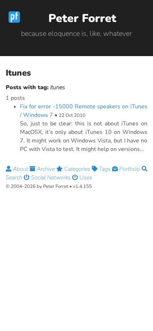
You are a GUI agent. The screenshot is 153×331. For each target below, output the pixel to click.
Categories (77, 169)
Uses (85, 177)
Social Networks (51, 177)
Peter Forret (82, 18)
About (20, 169)
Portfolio (130, 169)
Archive (45, 169)
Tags (104, 169)
